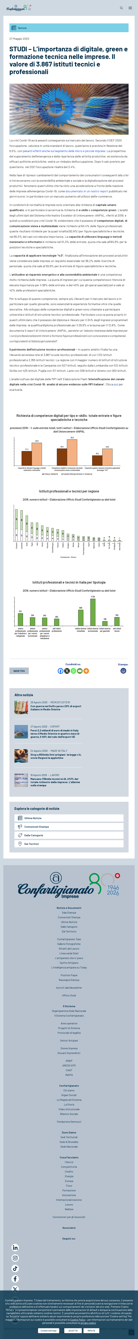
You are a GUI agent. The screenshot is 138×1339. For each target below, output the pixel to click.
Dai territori (31, 843)
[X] (67, 671)
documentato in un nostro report (87, 191)
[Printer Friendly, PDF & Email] (123, 672)
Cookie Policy (77, 1319)
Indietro (19, 670)
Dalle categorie (33, 835)
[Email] (80, 671)
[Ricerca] (120, 7)
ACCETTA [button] (73, 1330)
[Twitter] (15, 1289)
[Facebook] (60, 671)
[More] (86, 671)
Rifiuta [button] (91, 1330)
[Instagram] (15, 1258)
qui (116, 384)
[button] (130, 8)
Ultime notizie (33, 818)
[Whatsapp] (73, 671)
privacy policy (88, 1322)
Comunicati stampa (36, 826)
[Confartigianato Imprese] (19, 8)
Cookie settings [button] (49, 1330)
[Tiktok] (15, 1268)
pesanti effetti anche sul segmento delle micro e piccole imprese (64, 151)
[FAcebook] (15, 1279)
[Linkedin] (15, 1247)
